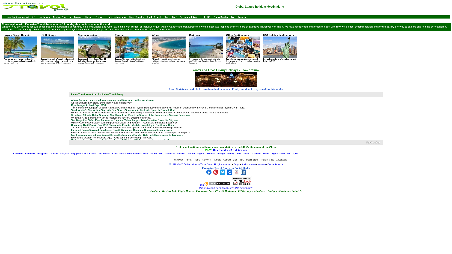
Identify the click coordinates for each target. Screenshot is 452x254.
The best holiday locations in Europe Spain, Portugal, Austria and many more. (130, 49)
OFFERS (205, 17)
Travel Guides (136, 17)
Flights (197, 160)
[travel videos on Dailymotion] (229, 173)
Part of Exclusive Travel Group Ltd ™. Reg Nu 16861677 (226, 188)
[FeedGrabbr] (226, 142)
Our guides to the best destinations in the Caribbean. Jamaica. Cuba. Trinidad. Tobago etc (205, 49)
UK (33, 17)
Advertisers (281, 160)
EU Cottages (245, 191)
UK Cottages (228, 191)
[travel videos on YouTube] (236, 173)
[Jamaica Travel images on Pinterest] (215, 173)
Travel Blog (171, 17)
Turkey (89, 17)
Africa (99, 17)
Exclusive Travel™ (207, 191)
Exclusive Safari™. (290, 191)
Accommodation (188, 17)
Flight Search (154, 17)
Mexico (252, 164)
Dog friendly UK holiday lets (230, 150)
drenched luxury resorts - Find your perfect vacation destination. (243, 49)
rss (202, 184)
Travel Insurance (240, 17)
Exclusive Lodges (266, 191)
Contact (227, 160)
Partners (217, 160)
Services (206, 160)
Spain (244, 164)
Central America (62, 17)
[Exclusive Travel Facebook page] (209, 173)
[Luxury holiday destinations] (35, 9)
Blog (235, 160)
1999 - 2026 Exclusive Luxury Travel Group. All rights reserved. (201, 164)
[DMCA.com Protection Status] (219, 184)
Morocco (261, 164)
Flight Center (186, 191)
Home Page (177, 160)
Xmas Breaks (221, 17)
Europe (78, 17)
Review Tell (169, 191)
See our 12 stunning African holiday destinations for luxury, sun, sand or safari (168, 49)
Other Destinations (116, 17)
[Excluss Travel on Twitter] (222, 173)
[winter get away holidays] (226, 85)
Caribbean (44, 17)
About (188, 160)
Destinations (252, 160)
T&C (242, 160)
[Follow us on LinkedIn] (243, 173)
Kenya (236, 164)
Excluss (155, 191)
